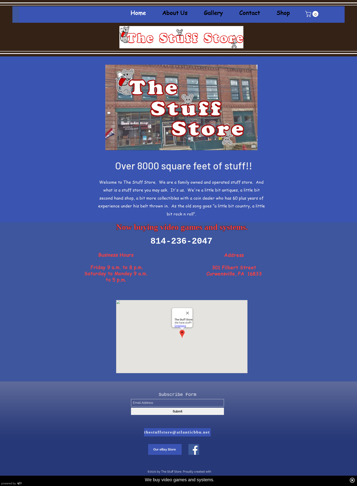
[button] (312, 14)
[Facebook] (193, 449)
